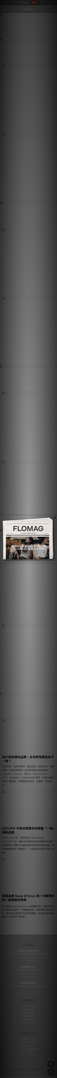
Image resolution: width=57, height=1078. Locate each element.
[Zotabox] (55, 560)
